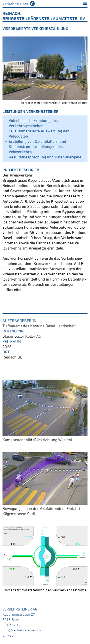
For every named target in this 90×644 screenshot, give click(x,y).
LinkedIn (9, 635)
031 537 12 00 (14, 625)
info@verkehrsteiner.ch (21, 630)
